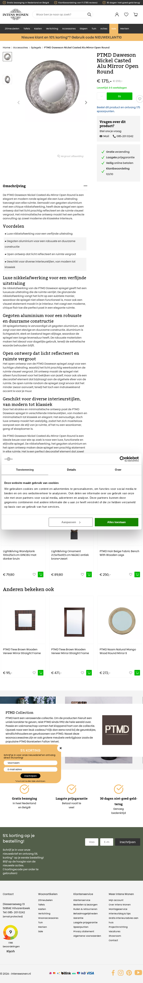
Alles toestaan (116, 522)
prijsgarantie (120, 157)
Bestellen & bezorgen (85, 904)
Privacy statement (83, 931)
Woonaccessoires (48, 918)
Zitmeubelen (12, 28)
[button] (87, 104)
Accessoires (69, 28)
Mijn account (116, 900)
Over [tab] (118, 469)
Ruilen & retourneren (85, 909)
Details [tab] (71, 469)
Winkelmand (135, 14)
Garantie (78, 918)
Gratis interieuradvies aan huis (123, 920)
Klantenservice (81, 900)
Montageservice (118, 909)
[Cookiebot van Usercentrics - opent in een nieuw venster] (122, 459)
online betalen (119, 162)
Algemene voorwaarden (87, 935)
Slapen (84, 28)
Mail (106, 136)
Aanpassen (68, 522)
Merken (124, 28)
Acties (103, 28)
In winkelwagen (121, 97)
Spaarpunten (80, 927)
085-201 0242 (125, 136)
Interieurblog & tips (120, 913)
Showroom (115, 935)
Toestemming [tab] (25, 469)
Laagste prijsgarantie (85, 922)
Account (117, 14)
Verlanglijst (126, 14)
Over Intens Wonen (120, 904)
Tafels (26, 28)
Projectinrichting (118, 927)
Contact (113, 940)
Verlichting (52, 28)
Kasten (38, 28)
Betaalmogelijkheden (85, 913)
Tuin (94, 28)
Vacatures (114, 931)
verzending (118, 151)
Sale (113, 28)
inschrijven (128, 842)
